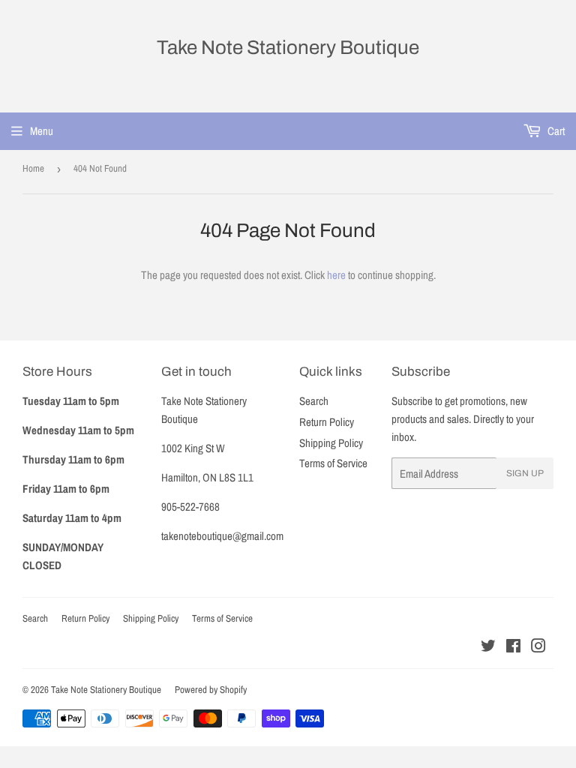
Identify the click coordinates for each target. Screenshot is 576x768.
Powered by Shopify (211, 689)
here (336, 275)
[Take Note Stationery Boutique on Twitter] (488, 648)
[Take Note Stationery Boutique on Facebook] (513, 648)
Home (33, 168)
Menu (41, 131)
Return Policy (326, 422)
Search (313, 401)
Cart (555, 131)
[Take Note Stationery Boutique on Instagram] (538, 648)
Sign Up (525, 473)
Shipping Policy (331, 443)
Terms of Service (333, 463)
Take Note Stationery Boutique (288, 47)
